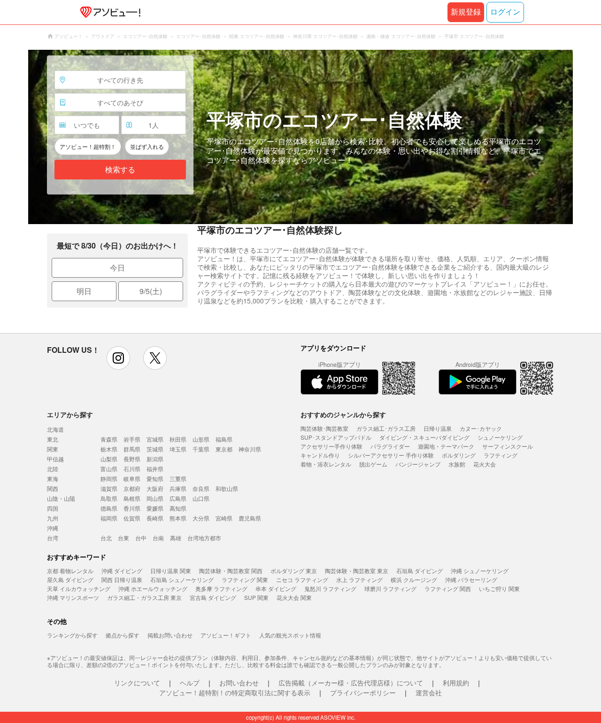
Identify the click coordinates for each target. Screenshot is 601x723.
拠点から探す (122, 635)
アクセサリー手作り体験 (331, 446)
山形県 (201, 439)
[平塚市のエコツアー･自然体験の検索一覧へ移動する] (300, 137)
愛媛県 (154, 508)
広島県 (178, 498)
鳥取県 (108, 498)
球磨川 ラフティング (390, 588)
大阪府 (154, 488)
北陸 (52, 469)
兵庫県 (178, 488)
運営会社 (429, 692)
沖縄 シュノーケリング (480, 571)
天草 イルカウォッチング (78, 588)
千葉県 (201, 449)
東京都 (224, 449)
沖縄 (52, 528)
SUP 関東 (256, 597)
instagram (118, 358)
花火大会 (484, 464)
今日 (117, 267)
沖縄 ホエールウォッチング (152, 588)
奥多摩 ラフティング (221, 588)
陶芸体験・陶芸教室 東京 (356, 571)
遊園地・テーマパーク (446, 446)
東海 (52, 478)
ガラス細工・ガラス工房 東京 (144, 597)
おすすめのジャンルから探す (343, 414)
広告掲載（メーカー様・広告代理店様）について (350, 682)
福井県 (154, 469)
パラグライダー (390, 446)
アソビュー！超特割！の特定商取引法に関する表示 (234, 692)
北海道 (55, 429)
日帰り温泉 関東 (170, 571)
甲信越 (55, 459)
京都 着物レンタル (70, 571)
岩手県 (131, 439)
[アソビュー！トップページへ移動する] (108, 12)
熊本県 (178, 518)
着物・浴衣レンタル (325, 464)
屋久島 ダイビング (70, 579)
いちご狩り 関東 (499, 588)
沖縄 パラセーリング (471, 579)
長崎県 (154, 518)
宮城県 (154, 439)
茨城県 (154, 449)
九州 (52, 518)
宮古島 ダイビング (213, 597)
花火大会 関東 (294, 597)
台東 (123, 538)
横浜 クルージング (414, 579)
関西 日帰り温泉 (121, 579)
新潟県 (154, 459)
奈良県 (201, 488)
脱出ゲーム (373, 464)
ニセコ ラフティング (302, 579)
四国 (52, 508)
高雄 (175, 538)
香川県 (131, 508)
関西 (52, 488)
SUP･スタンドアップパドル (335, 437)
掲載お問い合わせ (170, 635)
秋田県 (178, 439)
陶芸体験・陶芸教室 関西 (230, 571)
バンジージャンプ (417, 464)
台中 (140, 538)
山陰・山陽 (61, 498)
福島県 (224, 439)
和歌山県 (227, 488)
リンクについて (137, 682)
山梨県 (108, 459)
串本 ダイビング (275, 588)
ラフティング (500, 455)
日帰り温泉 (438, 428)
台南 (158, 538)
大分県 (201, 518)
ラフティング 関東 (245, 579)
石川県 (131, 469)
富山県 (108, 469)
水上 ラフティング (359, 579)
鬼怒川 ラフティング (330, 588)
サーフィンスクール (507, 446)
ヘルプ (190, 682)
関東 (52, 449)
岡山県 (154, 498)
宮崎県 (224, 518)
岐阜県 (131, 478)
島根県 (131, 498)
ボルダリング (459, 455)
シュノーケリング (500, 437)
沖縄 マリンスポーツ (73, 597)
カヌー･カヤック (481, 428)
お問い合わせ (239, 682)
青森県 (108, 439)
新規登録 (466, 12)
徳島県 (108, 508)
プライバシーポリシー (363, 692)
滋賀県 (108, 488)
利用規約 (456, 682)
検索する (120, 170)
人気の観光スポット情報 (290, 635)
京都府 (131, 488)
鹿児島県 (250, 518)
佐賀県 (131, 518)
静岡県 (108, 478)
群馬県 (131, 449)
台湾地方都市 (204, 538)
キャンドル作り (320, 455)
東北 (52, 439)
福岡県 (108, 518)
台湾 (52, 538)
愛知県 (154, 478)
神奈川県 (250, 449)
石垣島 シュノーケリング (182, 579)
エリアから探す (70, 414)
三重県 (178, 478)
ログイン (505, 12)
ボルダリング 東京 (293, 571)
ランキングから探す (72, 635)
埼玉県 (178, 449)
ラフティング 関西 (447, 588)
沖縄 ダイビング (121, 571)
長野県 (131, 459)
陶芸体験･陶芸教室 (324, 428)
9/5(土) (150, 291)
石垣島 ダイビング (419, 571)
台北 (106, 538)
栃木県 (108, 449)
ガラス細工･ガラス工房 (386, 428)
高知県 (178, 508)
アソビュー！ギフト (225, 635)
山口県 (201, 498)
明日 (84, 291)
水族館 (456, 464)
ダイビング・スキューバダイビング (424, 437)
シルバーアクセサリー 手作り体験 (391, 455)
